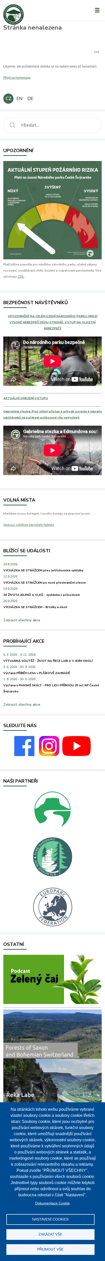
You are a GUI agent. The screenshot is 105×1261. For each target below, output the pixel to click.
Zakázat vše (50, 1234)
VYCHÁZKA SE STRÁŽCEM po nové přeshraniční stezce (44, 583)
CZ (8, 99)
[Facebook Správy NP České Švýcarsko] (24, 755)
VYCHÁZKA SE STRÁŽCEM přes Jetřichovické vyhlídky (43, 570)
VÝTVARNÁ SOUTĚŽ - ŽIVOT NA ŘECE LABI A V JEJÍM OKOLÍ (48, 661)
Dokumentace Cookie (52, 1203)
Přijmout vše (50, 1249)
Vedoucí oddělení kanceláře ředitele (28, 525)
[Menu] (97, 10)
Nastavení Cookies (50, 1219)
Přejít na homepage (17, 77)
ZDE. (21, 277)
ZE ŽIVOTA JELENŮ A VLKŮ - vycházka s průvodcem (41, 595)
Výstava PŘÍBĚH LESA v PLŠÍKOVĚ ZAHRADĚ (36, 673)
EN (19, 99)
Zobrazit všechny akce (21, 620)
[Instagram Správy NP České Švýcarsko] (49, 755)
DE (30, 99)
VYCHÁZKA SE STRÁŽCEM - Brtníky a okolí (35, 607)
